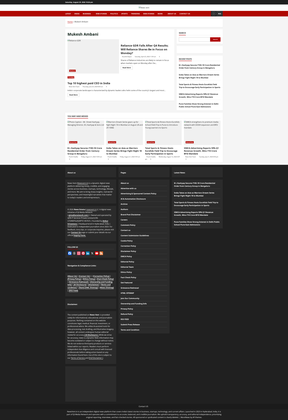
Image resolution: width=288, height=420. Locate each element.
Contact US (143, 406)
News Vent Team (74, 87)
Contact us (184, 13)
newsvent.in (91, 209)
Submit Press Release (130, 324)
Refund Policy (127, 314)
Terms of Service (78, 358)
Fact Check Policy (128, 277)
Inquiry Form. (80, 235)
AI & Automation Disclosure (133, 199)
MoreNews (185, 417)
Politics (114, 13)
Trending (135, 13)
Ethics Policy (126, 272)
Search (182, 33)
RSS (219, 13)
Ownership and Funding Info (134, 303)
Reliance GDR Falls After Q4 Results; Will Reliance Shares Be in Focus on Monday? (93, 56)
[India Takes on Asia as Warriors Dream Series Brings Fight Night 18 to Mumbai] (124, 133)
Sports (124, 13)
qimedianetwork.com (78, 215)
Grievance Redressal (130, 288)
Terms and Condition (130, 330)
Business (87, 13)
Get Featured (126, 282)
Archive (124, 204)
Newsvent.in (83, 183)
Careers (124, 220)
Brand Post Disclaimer (131, 214)
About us (172, 13)
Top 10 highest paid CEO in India (89, 83)
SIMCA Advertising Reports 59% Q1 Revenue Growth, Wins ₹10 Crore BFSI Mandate (201, 151)
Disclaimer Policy (128, 251)
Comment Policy (128, 225)
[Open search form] (208, 13)
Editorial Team (127, 267)
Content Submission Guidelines (135, 235)
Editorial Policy (127, 261)
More (160, 13)
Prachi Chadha (73, 157)
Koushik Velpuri (127, 57)
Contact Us (76, 232)
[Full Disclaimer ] (96, 358)
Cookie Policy (127, 241)
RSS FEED (125, 319)
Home (70, 21)
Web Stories (101, 13)
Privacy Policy (127, 309)
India (76, 13)
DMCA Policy (126, 256)
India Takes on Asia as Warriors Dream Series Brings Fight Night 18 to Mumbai (124, 151)
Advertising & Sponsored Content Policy (138, 193)
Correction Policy (128, 246)
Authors (124, 209)
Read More (128, 68)
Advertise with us (128, 188)
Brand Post (73, 142)
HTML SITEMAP (127, 293)
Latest (68, 13)
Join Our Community (130, 298)
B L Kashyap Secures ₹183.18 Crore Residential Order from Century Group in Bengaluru (85, 151)
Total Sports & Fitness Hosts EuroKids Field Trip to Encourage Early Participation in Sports (161, 151)
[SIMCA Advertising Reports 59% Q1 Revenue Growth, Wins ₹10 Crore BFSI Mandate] (202, 133)
